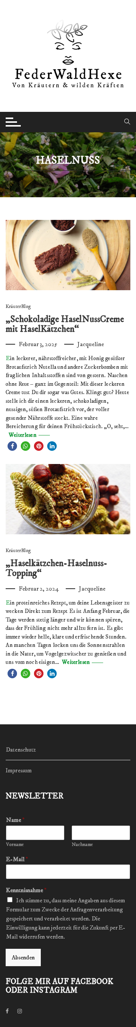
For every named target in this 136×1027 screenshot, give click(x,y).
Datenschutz (21, 749)
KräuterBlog (18, 306)
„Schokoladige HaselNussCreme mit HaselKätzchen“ (65, 324)
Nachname (82, 844)
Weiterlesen (22, 435)
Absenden (23, 957)
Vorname (15, 844)
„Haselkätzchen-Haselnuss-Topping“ (56, 568)
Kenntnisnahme (26, 890)
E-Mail (17, 859)
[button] (12, 446)
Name (15, 820)
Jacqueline (90, 344)
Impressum (19, 770)
